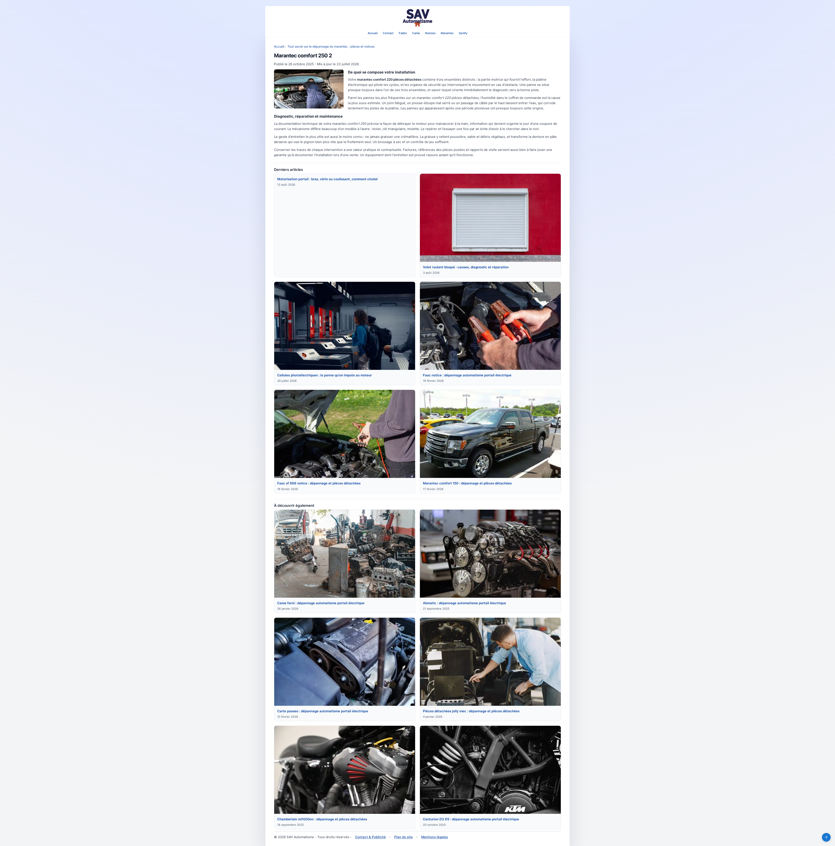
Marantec (447, 33)
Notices (430, 33)
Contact (388, 33)
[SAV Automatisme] (417, 17)
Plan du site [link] (403, 837)
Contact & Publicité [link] (370, 837)
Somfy (463, 33)
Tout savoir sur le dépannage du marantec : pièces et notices (330, 46)
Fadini (403, 33)
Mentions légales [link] (434, 837)
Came (416, 33)
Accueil (372, 33)
